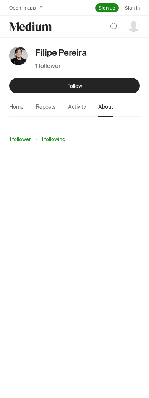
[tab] (16, 106)
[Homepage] (30, 26)
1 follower (48, 66)
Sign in (132, 7)
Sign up (107, 7)
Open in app (22, 7)
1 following (53, 138)
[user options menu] (134, 26)
